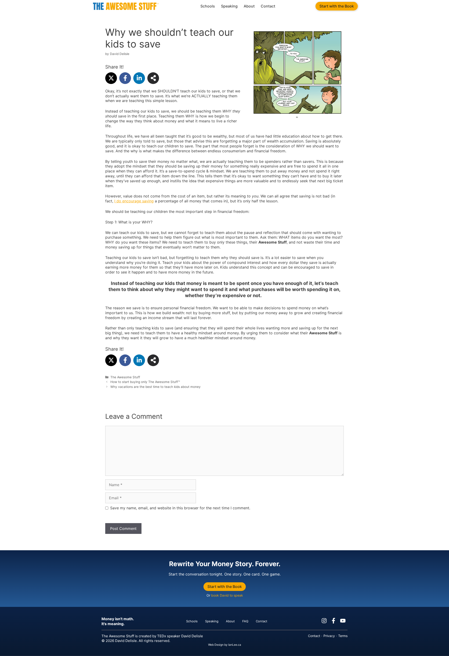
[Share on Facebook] (125, 78)
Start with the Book (336, 6)
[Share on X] (111, 78)
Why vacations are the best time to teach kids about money (155, 387)
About (249, 6)
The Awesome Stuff (125, 377)
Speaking (229, 6)
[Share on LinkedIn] (139, 78)
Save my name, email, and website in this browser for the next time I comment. (180, 508)
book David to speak (227, 595)
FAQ (245, 621)
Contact (268, 6)
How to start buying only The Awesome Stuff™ (145, 382)
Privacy (329, 636)
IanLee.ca (234, 644)
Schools (207, 6)
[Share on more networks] (153, 78)
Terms (343, 636)
